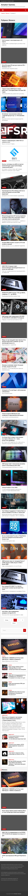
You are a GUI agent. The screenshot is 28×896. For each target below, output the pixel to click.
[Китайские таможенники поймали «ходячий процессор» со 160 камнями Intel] (14, 104)
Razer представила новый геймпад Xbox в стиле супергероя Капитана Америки (17, 668)
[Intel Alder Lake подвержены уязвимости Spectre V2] (14, 602)
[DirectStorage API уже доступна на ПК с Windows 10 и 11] (14, 55)
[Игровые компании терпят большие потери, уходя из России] (14, 355)
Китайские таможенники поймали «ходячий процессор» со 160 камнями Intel (13, 115)
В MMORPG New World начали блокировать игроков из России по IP (16, 693)
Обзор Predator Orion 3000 (9, 487)
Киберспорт (5, 715)
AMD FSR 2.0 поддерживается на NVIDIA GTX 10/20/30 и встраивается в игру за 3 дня (17, 676)
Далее (14, 623)
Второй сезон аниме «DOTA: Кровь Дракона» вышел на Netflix (16, 746)
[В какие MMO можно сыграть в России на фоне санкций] (14, 233)
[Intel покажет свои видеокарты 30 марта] (14, 30)
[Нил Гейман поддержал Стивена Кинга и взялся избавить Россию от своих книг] (14, 501)
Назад (6, 620)
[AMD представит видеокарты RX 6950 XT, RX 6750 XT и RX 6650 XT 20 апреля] (14, 307)
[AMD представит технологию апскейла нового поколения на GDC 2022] (14, 454)
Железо (4, 36)
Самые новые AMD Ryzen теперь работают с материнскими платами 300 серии (13, 90)
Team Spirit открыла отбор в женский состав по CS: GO (16, 753)
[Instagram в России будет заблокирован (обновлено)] (14, 380)
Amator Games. (8, 5)
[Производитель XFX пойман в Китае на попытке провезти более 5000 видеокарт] (14, 181)
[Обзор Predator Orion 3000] (14, 478)
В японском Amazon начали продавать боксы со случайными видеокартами (17, 737)
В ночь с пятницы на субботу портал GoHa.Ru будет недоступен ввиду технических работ (12, 165)
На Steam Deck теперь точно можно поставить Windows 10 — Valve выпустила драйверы (12, 439)
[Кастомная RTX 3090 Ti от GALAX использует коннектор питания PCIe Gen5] (14, 577)
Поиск (24, 630)
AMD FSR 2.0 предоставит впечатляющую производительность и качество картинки (13, 267)
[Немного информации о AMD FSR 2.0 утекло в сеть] (14, 131)
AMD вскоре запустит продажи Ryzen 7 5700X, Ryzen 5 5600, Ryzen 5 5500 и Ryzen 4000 (13, 562)
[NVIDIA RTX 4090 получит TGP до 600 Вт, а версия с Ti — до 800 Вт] (14, 283)
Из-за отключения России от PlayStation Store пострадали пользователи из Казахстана (14, 537)
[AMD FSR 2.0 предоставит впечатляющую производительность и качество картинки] (14, 256)
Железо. (5, 770)
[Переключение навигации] (3, 10)
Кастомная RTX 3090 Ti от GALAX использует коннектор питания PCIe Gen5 (12, 588)
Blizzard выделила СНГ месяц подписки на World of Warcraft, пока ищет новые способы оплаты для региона (14, 217)
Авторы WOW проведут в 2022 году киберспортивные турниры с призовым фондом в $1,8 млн (17, 763)
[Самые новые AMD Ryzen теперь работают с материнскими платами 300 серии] (14, 79)
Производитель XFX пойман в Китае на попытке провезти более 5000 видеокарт (13, 192)
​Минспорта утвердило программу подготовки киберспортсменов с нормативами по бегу (12, 718)
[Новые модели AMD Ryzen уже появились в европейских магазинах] (14, 404)
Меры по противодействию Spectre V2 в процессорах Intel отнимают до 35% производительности (14, 341)
